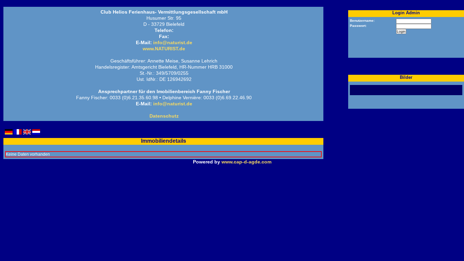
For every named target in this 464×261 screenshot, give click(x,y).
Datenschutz (164, 116)
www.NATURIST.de (164, 48)
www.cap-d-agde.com (246, 161)
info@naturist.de (172, 42)
